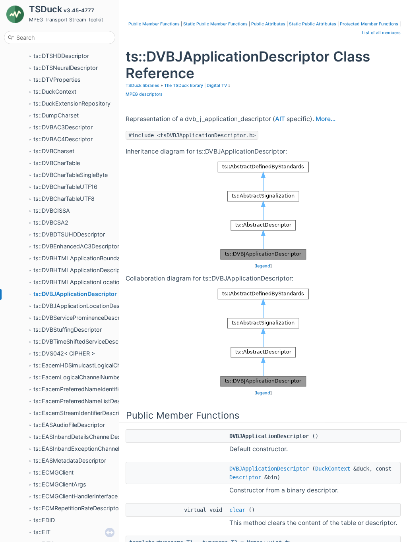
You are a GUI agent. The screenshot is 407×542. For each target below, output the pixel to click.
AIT (280, 119)
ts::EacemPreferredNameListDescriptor (85, 401)
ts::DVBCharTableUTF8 (64, 198)
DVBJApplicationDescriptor (269, 468)
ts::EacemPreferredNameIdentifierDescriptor (92, 389)
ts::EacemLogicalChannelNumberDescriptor (91, 377)
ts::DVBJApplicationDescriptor (75, 293)
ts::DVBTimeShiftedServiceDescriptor (83, 341)
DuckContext (332, 468)
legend (263, 266)
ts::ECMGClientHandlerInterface (75, 496)
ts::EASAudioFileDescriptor (69, 424)
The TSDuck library (183, 85)
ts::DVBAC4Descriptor (63, 139)
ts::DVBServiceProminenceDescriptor (82, 317)
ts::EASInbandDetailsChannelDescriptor (85, 436)
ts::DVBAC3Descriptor (63, 127)
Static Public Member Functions (215, 24)
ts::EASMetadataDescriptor (69, 460)
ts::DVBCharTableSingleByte (70, 174)
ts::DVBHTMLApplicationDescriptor (80, 270)
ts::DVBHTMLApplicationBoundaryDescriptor (93, 258)
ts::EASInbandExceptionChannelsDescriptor (91, 448)
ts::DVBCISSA (51, 210)
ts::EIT (41, 532)
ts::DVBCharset (53, 151)
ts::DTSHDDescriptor (61, 55)
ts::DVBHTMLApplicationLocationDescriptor (92, 282)
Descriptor (245, 477)
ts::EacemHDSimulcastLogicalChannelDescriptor (98, 365)
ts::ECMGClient (53, 472)
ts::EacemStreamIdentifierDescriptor (81, 412)
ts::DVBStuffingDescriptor (67, 329)
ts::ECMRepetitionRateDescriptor (77, 508)
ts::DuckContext (54, 91)
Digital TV (217, 85)
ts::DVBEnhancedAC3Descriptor (76, 246)
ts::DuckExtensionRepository (71, 103)
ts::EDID (44, 520)
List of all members (381, 32)
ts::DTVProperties (57, 79)
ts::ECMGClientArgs (59, 484)
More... (325, 119)
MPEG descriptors (144, 94)
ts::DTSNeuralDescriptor (65, 67)
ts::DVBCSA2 (50, 222)
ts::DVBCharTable (56, 163)
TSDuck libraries (142, 85)
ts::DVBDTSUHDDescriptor (69, 234)
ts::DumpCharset (56, 115)
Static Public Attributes (312, 24)
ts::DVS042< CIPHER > (64, 353)
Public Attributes (268, 24)
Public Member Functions (154, 24)
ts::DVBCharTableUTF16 (65, 186)
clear (237, 510)
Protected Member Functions (369, 24)
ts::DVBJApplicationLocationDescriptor (85, 305)
